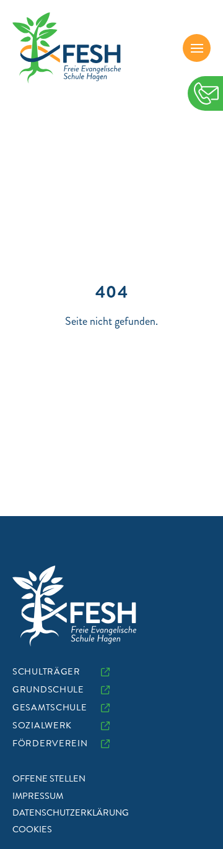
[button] (197, 48)
